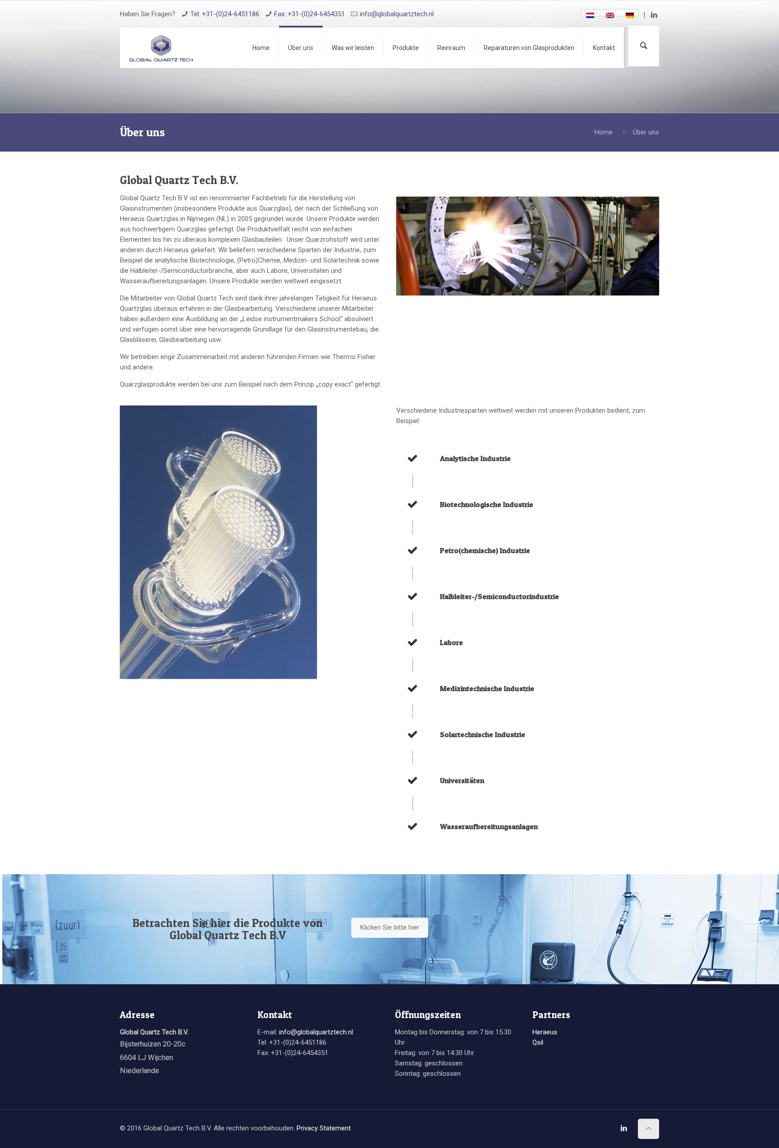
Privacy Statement (324, 1128)
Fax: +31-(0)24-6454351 (309, 14)
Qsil (537, 1042)
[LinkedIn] (654, 15)
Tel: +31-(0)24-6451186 (224, 14)
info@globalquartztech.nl (397, 14)
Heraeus (544, 1032)
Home (604, 132)
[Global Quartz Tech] (161, 48)
